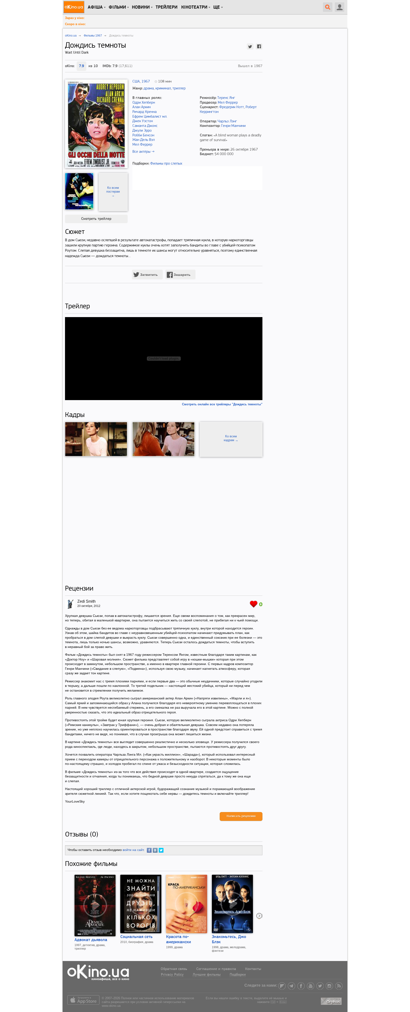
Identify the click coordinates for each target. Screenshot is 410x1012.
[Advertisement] (163, 521)
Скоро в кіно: (75, 24)
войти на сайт (133, 850)
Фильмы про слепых (166, 164)
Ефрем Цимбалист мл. (149, 117)
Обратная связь (174, 969)
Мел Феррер (142, 145)
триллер (179, 88)
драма (149, 88)
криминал (163, 88)
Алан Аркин (141, 107)
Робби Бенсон (143, 135)
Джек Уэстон (142, 121)
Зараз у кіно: (74, 18)
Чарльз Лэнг (227, 121)
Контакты (253, 969)
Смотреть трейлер (96, 219)
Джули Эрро (142, 131)
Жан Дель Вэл (143, 140)
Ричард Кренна (144, 112)
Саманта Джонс (145, 126)
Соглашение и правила (216, 969)
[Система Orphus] (332, 1000)
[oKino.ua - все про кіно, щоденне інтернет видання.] (74, 7)
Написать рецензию (241, 816)
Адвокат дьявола (91, 940)
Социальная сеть (136, 937)
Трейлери (166, 7)
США (136, 81)
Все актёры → (143, 152)
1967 (145, 81)
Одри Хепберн (143, 103)
